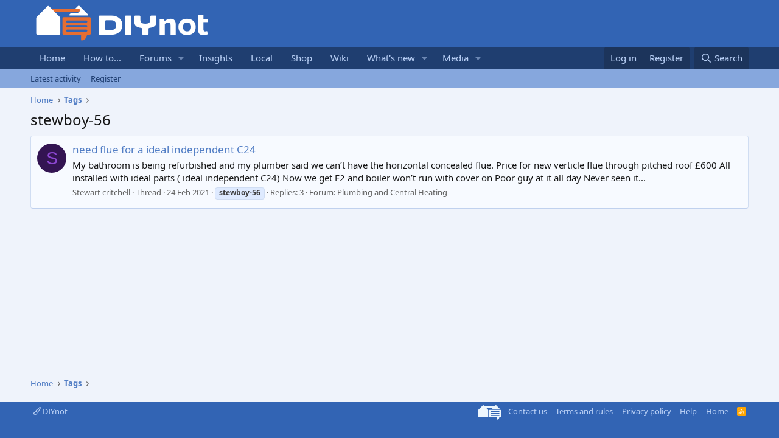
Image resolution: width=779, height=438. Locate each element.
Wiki (339, 58)
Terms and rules (584, 411)
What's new (391, 58)
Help (688, 411)
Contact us (527, 411)
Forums (155, 58)
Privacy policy (646, 411)
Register (106, 78)
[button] (181, 58)
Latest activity (55, 78)
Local (262, 58)
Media (455, 58)
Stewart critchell (101, 192)
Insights (215, 58)
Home (52, 58)
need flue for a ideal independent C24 (164, 149)
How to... (102, 58)
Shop (301, 58)
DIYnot (54, 411)
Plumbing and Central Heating (392, 192)
